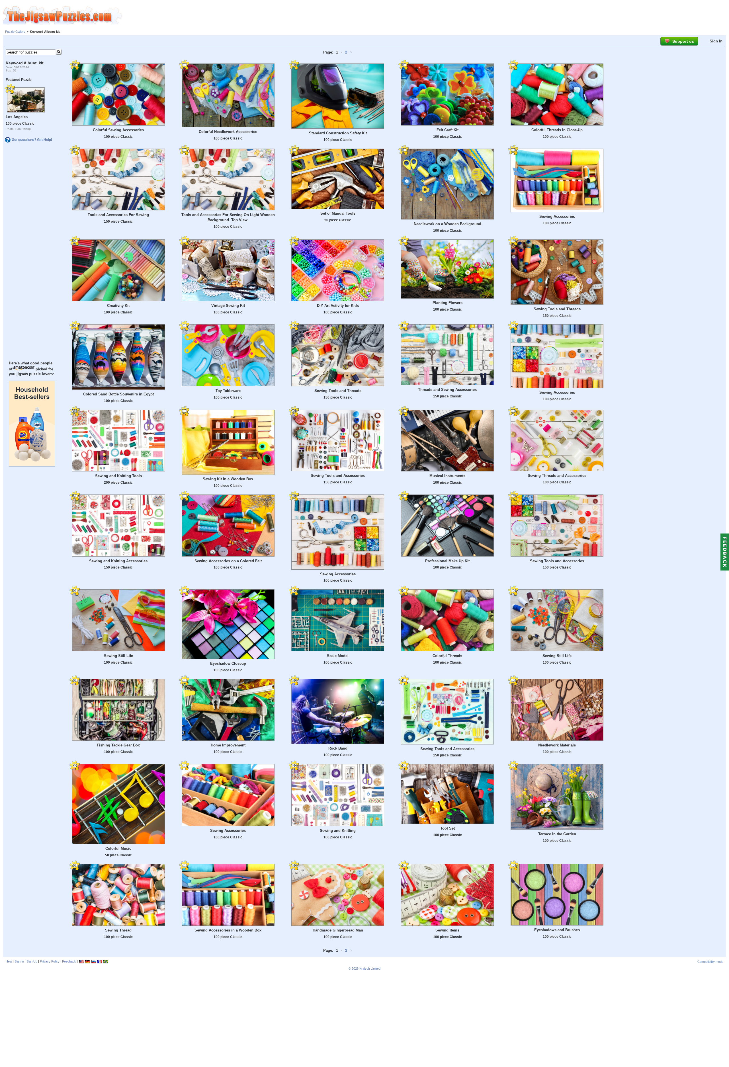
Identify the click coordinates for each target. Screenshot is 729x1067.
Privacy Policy (50, 961)
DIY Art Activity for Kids (338, 305)
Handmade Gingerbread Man (338, 930)
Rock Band (337, 748)
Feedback (69, 961)
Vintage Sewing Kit (228, 305)
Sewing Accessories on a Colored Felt (228, 561)
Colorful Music (118, 848)
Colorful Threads (447, 656)
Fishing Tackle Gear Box (118, 745)
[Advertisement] (425, 15)
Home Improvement (228, 745)
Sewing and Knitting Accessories (118, 561)
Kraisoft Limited (369, 968)
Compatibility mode (710, 961)
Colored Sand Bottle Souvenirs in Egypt (118, 394)
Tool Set (447, 828)
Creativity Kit (118, 305)
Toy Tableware (228, 391)
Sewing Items (447, 930)
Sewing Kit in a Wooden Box (228, 479)
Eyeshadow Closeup (228, 663)
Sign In (716, 41)
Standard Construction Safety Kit (338, 133)
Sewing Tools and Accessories (338, 475)
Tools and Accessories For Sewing (118, 215)
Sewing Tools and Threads (557, 309)
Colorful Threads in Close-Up (557, 130)
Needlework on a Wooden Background (447, 224)
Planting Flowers (447, 303)
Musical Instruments (447, 476)
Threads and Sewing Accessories (447, 389)
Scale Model (338, 656)
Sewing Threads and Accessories (557, 475)
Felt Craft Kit (447, 130)
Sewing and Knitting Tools (118, 476)
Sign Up (31, 961)
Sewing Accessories (557, 216)
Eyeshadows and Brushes (557, 930)
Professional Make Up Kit (447, 561)
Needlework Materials (557, 745)
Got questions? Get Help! (32, 140)
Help (9, 961)
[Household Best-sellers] (32, 465)
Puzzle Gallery (15, 31)
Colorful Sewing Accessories (118, 130)
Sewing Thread (118, 930)
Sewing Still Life (118, 656)
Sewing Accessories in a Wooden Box (227, 930)
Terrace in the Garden (557, 834)
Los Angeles (17, 117)
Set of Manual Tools (337, 213)
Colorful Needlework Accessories (228, 132)
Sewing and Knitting (338, 830)
